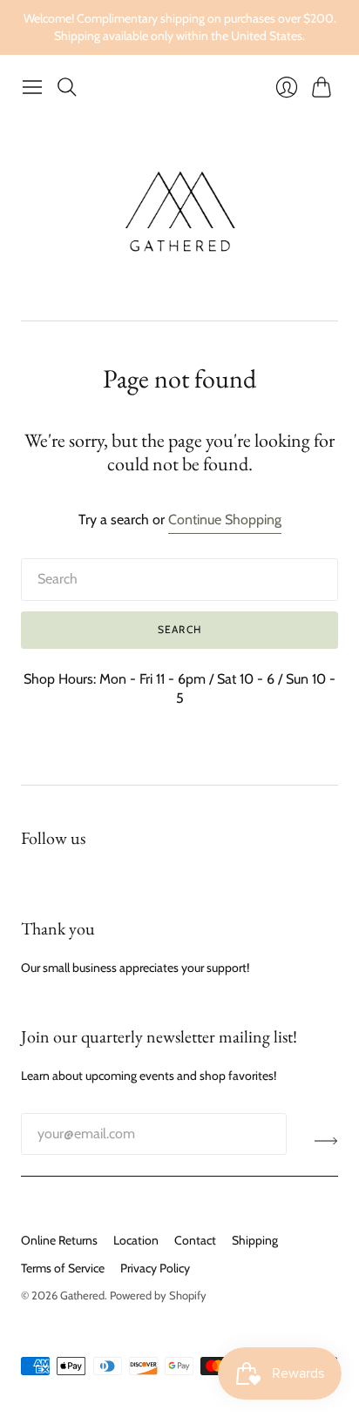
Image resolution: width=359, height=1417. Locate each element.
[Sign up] (326, 1141)
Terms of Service (63, 1268)
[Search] (67, 87)
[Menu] (32, 87)
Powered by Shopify (158, 1295)
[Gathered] (180, 212)
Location (136, 1240)
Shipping (255, 1240)
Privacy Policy (155, 1268)
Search (179, 629)
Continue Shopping (224, 519)
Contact (195, 1240)
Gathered (82, 1295)
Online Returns (59, 1240)
